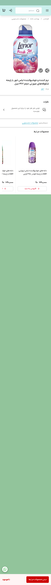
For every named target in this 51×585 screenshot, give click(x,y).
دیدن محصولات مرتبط (38, 579)
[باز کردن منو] (46, 10)
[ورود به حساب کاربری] (11, 10)
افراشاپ (46, 19)
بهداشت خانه (34, 19)
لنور (42, 89)
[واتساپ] (5, 569)
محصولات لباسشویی (19, 19)
